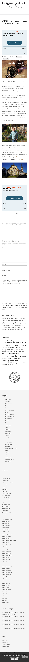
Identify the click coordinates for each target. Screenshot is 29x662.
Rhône (13, 356)
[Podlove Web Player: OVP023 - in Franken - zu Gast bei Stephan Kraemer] (14, 42)
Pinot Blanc (18, 351)
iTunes (18, 157)
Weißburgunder (15, 363)
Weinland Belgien (6, 538)
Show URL (6, 59)
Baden (7, 341)
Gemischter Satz (6, 504)
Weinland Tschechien (7, 591)
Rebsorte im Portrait (6, 517)
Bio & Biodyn (5, 485)
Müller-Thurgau (12, 224)
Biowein (19, 341)
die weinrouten (8, 418)
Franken (20, 223)
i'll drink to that (8, 425)
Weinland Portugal (6, 579)
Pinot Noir (9, 353)
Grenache (16, 347)
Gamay (11, 347)
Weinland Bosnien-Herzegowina (9, 540)
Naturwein (11, 351)
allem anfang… (8, 399)
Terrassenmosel (5, 363)
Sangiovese (24, 356)
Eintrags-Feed (5, 642)
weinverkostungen (9, 459)
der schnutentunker (9, 410)
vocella (6, 450)
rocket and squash (9, 440)
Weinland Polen (5, 576)
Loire (12, 349)
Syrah (16, 361)
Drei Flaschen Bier (6, 495)
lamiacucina (7, 429)
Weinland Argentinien (7, 534)
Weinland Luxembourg (7, 566)
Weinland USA (5, 596)
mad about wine (8, 431)
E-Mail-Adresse (6, 270)
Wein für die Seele (6, 523)
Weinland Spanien (6, 587)
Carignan (3, 345)
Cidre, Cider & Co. (6, 491)
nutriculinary (8, 438)
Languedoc (9, 349)
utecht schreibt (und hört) (11, 448)
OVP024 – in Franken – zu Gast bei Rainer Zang (21, 305)
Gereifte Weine (5, 506)
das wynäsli (7, 406)
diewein (7, 420)
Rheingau (21, 353)
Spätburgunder (8, 361)
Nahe (7, 351)
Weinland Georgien (6, 553)
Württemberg (10, 364)
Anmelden (4, 640)
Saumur (3, 358)
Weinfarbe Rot (5, 529)
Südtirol (19, 361)
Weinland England (6, 549)
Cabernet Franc (7, 343)
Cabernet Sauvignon (19, 343)
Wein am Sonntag (6, 521)
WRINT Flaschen (5, 602)
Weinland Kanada (6, 559)
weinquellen (8, 457)
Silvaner (17, 224)
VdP (9, 363)
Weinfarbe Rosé (5, 527)
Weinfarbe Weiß (5, 532)
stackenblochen (8, 442)
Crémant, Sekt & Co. (6, 493)
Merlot (17, 349)
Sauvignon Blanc (10, 358)
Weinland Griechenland (7, 555)
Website (4, 275)
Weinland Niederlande (7, 572)
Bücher (3, 487)
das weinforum (8, 403)
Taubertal (20, 224)
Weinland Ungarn (6, 594)
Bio (10, 341)
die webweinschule (9, 416)
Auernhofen (16, 223)
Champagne (8, 345)
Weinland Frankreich (6, 551)
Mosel (4, 351)
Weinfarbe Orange (6, 525)
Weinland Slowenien (6, 585)
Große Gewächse (6, 508)
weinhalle (7, 453)
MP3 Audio (18, 213)
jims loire (7, 427)
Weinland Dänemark (6, 544)
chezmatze (7, 401)
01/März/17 (4, 26)
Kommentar (5, 248)
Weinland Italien (5, 557)
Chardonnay (16, 345)
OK (12, 659)
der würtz (7, 412)
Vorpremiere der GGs (7, 519)
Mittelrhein (21, 349)
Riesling (18, 356)
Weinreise (4, 600)
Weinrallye (4, 598)
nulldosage (7, 435)
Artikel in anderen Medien (8, 483)
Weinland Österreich (6, 574)
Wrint (21, 363)
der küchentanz (8, 408)
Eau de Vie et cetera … (7, 500)
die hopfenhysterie (9, 414)
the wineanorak (8, 444)
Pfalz (14, 351)
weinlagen (7, 455)
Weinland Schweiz (6, 581)
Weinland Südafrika (6, 589)
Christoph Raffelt (11, 26)
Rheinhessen (7, 356)
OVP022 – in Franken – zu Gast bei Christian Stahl (8, 306)
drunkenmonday (9, 423)
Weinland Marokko (6, 568)
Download (18, 57)
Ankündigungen (5, 480)
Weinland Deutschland (7, 547)
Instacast (20, 159)
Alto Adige (3, 341)
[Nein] (25, 657)
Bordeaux (23, 341)
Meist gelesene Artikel (7, 512)
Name (4, 264)
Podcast (16, 353)
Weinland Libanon (6, 564)
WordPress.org (5, 646)
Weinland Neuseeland (7, 570)
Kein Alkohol (5, 510)
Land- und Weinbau (5, 224)
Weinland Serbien (6, 583)
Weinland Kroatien (6, 562)
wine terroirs (8, 461)
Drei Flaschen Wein (6, 497)
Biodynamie (14, 341)
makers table (8, 433)
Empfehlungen (5, 502)
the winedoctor (8, 446)
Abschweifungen (6, 478)
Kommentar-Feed (6, 644)
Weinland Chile (5, 542)
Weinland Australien (6, 536)
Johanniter (24, 223)
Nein (16, 659)
